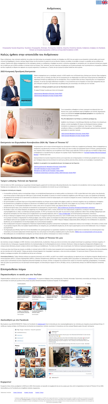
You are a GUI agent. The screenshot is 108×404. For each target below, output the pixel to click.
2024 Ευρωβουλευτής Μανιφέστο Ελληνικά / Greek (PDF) (50, 166)
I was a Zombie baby (64, 213)
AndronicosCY (32, 278)
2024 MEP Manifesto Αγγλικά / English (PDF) (46, 168)
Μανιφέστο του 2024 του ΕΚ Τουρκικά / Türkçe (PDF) (49, 170)
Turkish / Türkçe (39, 392)
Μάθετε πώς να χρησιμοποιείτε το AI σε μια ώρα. (88, 231)
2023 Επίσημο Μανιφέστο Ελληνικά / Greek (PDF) (48, 93)
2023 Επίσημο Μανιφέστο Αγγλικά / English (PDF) (48, 95)
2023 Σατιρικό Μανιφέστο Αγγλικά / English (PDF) (75, 135)
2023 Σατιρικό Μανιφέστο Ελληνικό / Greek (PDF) (75, 133)
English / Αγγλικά (28, 392)
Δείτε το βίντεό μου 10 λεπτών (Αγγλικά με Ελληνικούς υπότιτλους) (76, 207)
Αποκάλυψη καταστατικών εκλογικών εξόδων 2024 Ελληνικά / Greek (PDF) (55, 172)
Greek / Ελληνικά (17, 392)
